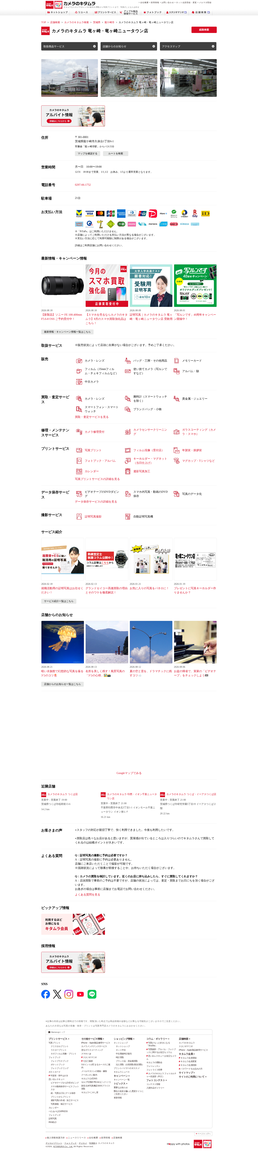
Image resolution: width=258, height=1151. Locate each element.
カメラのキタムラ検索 (76, 22)
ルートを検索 (115, 153)
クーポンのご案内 (89, 1075)
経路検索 (204, 29)
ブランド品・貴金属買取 (127, 1061)
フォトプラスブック (60, 1061)
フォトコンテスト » (156, 1080)
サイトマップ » (187, 1072)
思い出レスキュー (56, 1079)
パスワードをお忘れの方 (191, 1069)
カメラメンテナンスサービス (94, 1046)
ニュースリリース (77, 1137)
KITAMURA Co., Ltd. (63, 1146)
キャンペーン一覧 (122, 1079)
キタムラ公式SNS (89, 1078)
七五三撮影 (88, 1061)
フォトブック (55, 1057)
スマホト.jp (86, 1053)
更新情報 (118, 1097)
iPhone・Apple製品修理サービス (95, 1043)
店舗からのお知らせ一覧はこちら (62, 684)
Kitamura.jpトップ (58, 1032)
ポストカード (55, 1072)
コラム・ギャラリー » (157, 1038)
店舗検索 (55, 22)
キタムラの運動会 (154, 1062)
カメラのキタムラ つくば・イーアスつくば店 (191, 794)
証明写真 (53, 1118)
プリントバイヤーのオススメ (127, 1068)
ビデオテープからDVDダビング (65, 1083)
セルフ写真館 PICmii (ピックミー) (96, 1082)
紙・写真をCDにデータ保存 (63, 1093)
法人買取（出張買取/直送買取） (130, 1064)
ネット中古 (121, 1050)
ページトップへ (204, 1134)
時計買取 (120, 1057)
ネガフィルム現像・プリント (64, 1053)
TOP (43, 22)
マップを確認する (87, 153)
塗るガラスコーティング (92, 1050)
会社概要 (144, 2)
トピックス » (120, 1083)
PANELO (52, 1122)
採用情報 (155, 2)
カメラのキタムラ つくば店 (63, 794)
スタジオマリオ (90, 1057)
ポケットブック (58, 1064)
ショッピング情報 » (124, 1038)
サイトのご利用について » (192, 1076)
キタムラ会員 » (187, 1053)
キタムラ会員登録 (188, 1058)
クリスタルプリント (60, 1046)
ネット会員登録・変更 (186, 2)
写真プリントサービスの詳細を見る (97, 478)
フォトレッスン (153, 1066)
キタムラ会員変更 (188, 1061)
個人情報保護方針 (56, 1137)
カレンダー (53, 1107)
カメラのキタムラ (187, 1043)
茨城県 (96, 22)
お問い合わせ (167, 2)
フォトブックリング (60, 1068)
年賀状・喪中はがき (59, 1075)
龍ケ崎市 (109, 22)
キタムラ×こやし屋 (89, 1092)
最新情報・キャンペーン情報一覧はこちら (67, 332)
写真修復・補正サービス (61, 1104)
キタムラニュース (122, 1072)
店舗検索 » (184, 1038)
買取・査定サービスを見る (92, 416)
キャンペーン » (122, 1075)
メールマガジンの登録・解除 (94, 1071)
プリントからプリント (61, 1097)
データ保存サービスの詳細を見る (96, 501)
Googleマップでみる (129, 773)
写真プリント (55, 1043)
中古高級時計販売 (124, 1053)
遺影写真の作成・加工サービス (64, 1100)
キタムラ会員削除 (188, 1065)
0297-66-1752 (83, 184)
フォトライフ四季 (154, 1070)
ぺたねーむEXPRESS (58, 1111)
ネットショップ (121, 1043)
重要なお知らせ (121, 1087)
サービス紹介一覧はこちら (59, 601)
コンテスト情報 (153, 1084)
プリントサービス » (59, 1038)
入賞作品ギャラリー (155, 1088)
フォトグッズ (55, 1115)
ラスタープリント (59, 1050)
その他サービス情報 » (92, 1038)
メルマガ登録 (205, 2)
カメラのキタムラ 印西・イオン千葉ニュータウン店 (132, 796)
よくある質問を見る (87, 894)
